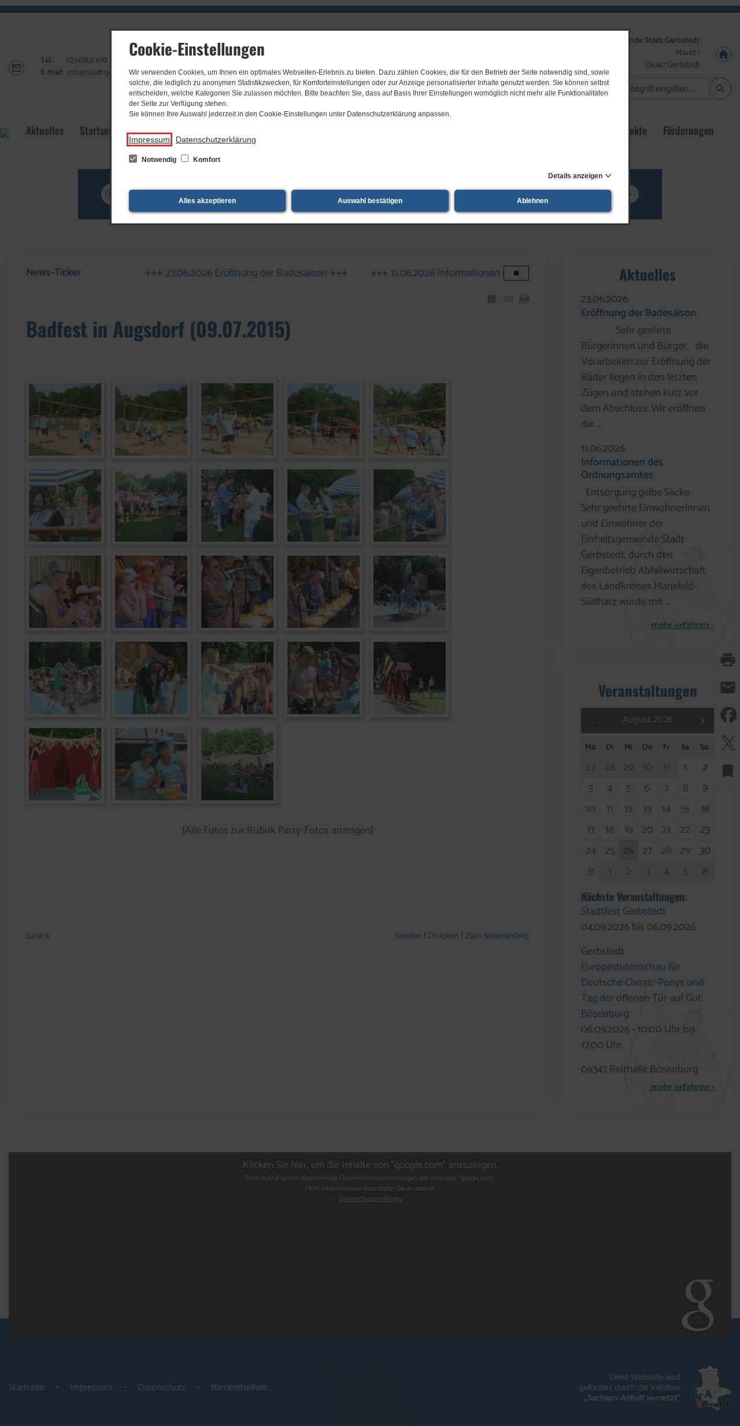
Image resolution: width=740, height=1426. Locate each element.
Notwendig (159, 160)
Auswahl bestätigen (370, 201)
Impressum (149, 139)
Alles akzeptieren (207, 201)
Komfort (205, 160)
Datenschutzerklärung (216, 139)
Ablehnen (532, 201)
